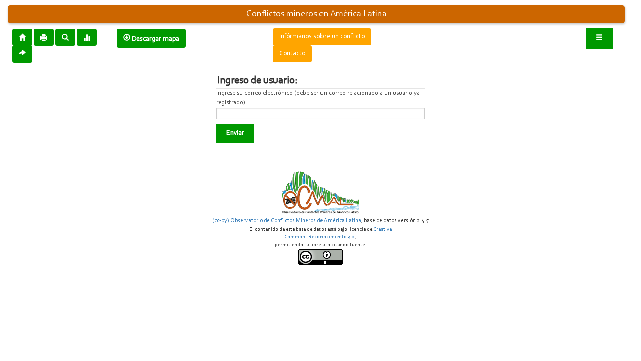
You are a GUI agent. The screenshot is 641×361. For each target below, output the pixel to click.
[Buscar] (65, 36)
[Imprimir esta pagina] (44, 37)
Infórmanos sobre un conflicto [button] (322, 36)
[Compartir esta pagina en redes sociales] (22, 54)
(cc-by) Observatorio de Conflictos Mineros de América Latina (286, 221)
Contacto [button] (292, 53)
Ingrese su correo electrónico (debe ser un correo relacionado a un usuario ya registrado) (318, 98)
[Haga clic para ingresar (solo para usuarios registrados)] (599, 38)
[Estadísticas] (87, 36)
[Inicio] (22, 36)
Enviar (235, 133)
